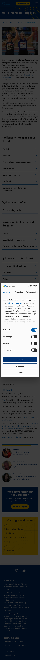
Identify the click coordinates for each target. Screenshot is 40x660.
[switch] (34, 336)
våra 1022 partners (15, 303)
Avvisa (20, 372)
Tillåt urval (20, 366)
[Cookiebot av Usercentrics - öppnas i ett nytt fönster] (28, 286)
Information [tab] (18, 292)
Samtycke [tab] (6, 292)
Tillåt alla (20, 360)
